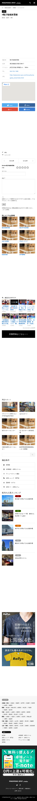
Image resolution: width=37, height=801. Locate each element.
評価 (3, 167)
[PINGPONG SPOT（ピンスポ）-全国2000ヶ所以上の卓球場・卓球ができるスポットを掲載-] (11, 3)
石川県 (21, 714)
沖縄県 (5, 728)
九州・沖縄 (5, 725)
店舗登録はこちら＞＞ (18, 334)
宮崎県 (26, 725)
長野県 (18, 712)
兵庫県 (18, 716)
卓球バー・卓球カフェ (12, 487)
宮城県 (28, 703)
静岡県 (28, 712)
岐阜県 (23, 712)
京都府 (7, 716)
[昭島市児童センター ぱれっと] (10, 161)
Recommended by (27, 327)
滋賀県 (10, 719)
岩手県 (22, 703)
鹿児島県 (32, 725)
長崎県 (11, 725)
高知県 (10, 723)
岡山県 (21, 723)
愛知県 (10, 714)
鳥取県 (5, 723)
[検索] (30, 3)
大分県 (21, 725)
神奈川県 (13, 707)
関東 (3, 707)
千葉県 (29, 707)
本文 (3, 178)
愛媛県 (32, 721)
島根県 (16, 723)
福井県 (7, 712)
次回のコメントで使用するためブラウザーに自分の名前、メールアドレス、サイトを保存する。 (18, 199)
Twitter (17, 785)
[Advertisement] (18, 38)
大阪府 (13, 716)
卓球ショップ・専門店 (12, 478)
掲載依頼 (27, 788)
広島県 (11, 721)
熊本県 (16, 725)
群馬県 (19, 707)
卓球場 (3, 742)
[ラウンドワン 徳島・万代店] (26, 161)
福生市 (9, 7)
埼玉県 (24, 707)
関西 (3, 716)
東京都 (6, 7)
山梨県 (13, 712)
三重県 (5, 719)
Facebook (20, 785)
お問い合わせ (18, 791)
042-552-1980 (14, 71)
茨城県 (5, 710)
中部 (3, 712)
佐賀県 (16, 728)
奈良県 (23, 716)
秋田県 (33, 703)
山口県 (16, 721)
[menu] (34, 3)
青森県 (17, 703)
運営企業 (21, 788)
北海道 (12, 703)
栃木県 (10, 710)
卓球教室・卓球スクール (13, 469)
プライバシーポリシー (11, 788)
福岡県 (10, 728)
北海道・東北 (5, 703)
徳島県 (21, 721)
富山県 (16, 714)
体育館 (14, 7)
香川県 (26, 721)
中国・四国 (5, 721)
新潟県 (5, 714)
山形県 (5, 705)
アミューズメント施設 (12, 474)
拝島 (12, 17)
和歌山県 (29, 716)
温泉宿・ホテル (10, 482)
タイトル (4, 171)
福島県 (10, 705)
